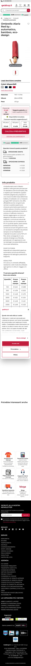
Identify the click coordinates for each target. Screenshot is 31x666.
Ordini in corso (7, 551)
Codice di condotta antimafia (12, 584)
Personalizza (14, 349)
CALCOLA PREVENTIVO (15, 131)
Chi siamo (4, 564)
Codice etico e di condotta (11, 582)
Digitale (4, 545)
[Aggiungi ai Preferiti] (28, 23)
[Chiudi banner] (28, 309)
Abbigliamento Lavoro (10, 601)
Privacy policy (6, 574)
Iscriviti (25, 515)
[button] (7, 90)
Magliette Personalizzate (11, 607)
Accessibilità (6, 595)
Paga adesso (6, 553)
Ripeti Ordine (6, 549)
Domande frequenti (9, 566)
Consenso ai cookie (8, 576)
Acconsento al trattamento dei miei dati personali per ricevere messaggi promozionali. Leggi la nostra (16, 520)
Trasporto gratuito (9, 568)
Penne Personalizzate (9, 609)
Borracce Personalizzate (11, 603)
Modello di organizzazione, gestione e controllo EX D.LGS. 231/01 (13, 588)
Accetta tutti (15, 343)
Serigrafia (5, 538)
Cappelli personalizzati (10, 605)
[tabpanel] (15, 253)
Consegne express (8, 570)
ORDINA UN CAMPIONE (14, 136)
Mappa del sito (6, 557)
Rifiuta (15, 355)
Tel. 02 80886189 (14, 655)
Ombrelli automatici (9, 20)
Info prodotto (8, 182)
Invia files (5, 555)
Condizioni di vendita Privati (12, 580)
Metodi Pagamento (8, 572)
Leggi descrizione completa (11, 80)
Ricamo (4, 541)
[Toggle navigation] (28, 5)
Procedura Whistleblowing (12, 592)
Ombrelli (16, 18)
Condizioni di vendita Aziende (12, 578)
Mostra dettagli (21, 338)
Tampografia (6, 543)
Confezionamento (8, 547)
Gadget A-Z (7, 18)
